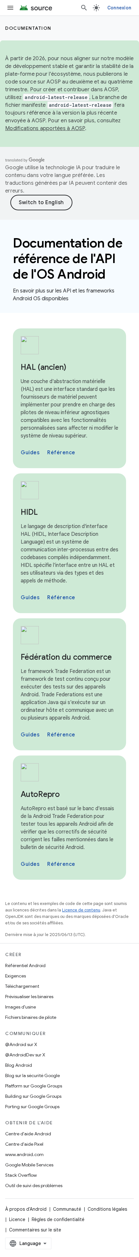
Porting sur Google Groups (32, 1106)
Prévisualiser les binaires (29, 996)
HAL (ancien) (43, 367)
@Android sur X (21, 1044)
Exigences (15, 976)
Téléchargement (22, 986)
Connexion (119, 8)
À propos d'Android (26, 1209)
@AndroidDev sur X (25, 1055)
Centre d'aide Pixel (24, 1144)
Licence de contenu (81, 910)
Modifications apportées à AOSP (45, 128)
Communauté (67, 1209)
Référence (61, 452)
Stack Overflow (21, 1175)
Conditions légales (107, 1209)
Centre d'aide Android (28, 1134)
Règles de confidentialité (58, 1219)
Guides (30, 452)
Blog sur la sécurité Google (32, 1075)
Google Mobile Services (29, 1165)
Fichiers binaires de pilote (30, 1017)
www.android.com (24, 1154)
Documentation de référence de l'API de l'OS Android (67, 258)
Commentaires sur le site (35, 1229)
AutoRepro (40, 794)
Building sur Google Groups (33, 1096)
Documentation (28, 28)
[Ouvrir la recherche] (84, 8)
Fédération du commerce (66, 657)
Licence (17, 1219)
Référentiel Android (25, 965)
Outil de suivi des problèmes (33, 1185)
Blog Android (18, 1065)
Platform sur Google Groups (33, 1086)
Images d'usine (20, 1007)
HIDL (29, 512)
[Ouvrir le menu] (10, 8)
